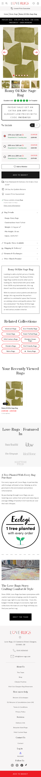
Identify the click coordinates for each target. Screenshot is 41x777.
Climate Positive (20, 682)
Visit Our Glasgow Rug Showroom (20, 686)
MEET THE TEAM (20, 617)
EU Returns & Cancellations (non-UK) (20, 702)
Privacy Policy (20, 712)
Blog (20, 677)
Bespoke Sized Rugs (20, 727)
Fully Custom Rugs (20, 732)
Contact (20, 743)
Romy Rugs (13, 14)
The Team (20, 672)
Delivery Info (20, 723)
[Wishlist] (33, 3)
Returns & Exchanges (20, 697)
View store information (12, 205)
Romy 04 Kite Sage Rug (28, 14)
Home (6, 14)
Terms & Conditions (20, 707)
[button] (2, 3)
